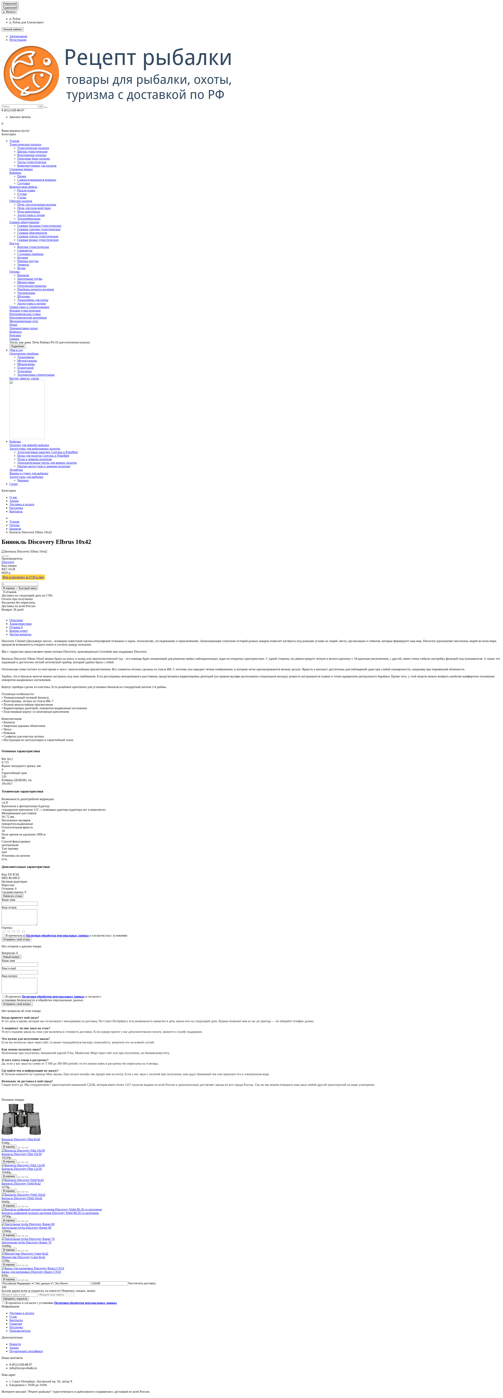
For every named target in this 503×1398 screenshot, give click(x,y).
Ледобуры (16, 469)
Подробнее (17, 346)
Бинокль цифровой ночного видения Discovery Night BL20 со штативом (50, 1213)
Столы (21, 197)
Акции (14, 500)
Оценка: (7, 927)
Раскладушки (26, 190)
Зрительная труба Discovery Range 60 (26, 1227)
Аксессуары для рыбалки (26, 477)
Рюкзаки (15, 335)
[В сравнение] (7, 556)
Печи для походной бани (34, 208)
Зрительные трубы (29, 278)
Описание (16, 620)
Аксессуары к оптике (31, 303)
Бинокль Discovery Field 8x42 (21, 1183)
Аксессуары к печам (31, 215)
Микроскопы (26, 364)
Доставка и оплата (21, 504)
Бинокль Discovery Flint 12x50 (22, 1168)
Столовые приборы (30, 254)
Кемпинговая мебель (23, 186)
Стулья (22, 194)
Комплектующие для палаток (37, 165)
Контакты (16, 511)
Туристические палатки (25, 144)
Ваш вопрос (10, 976)
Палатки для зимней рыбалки (29, 445)
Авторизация (18, 36)
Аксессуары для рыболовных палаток (34, 448)
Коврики (15, 172)
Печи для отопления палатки (36, 204)
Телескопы (24, 371)
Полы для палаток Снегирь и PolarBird (43, 455)
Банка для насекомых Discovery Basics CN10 (31, 1272)
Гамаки (14, 338)
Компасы (15, 331)
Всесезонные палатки (31, 155)
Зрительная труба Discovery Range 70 (26, 1242)
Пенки (21, 176)
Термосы (23, 264)
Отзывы (16, 627)
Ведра (21, 268)
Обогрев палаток (20, 201)
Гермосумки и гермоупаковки (29, 307)
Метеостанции (27, 360)
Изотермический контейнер (28, 317)
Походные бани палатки (33, 158)
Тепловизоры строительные (36, 374)
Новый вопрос (11, 956)
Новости (15, 1344)
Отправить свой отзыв (16, 939)
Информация (10, 1306)
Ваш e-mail (9, 968)
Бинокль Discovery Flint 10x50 (22, 1154)
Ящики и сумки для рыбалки (28, 473)
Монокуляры (26, 282)
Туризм (14, 141)
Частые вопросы (20, 634)
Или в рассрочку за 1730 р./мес (23, 577)
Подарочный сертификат (26, 1351)
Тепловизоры (26, 293)
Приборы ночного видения (35, 289)
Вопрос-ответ (18, 630)
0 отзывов (10, 592)
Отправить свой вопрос (17, 1004)
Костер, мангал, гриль (24, 378)
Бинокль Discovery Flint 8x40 (21, 1139)
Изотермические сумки (25, 314)
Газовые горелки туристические (39, 229)
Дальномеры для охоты (32, 300)
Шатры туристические (32, 151)
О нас (13, 497)
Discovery (8, 562)
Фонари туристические (25, 310)
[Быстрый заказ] (18, 1147)
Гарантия (15, 1323)
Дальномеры (25, 357)
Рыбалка (15, 441)
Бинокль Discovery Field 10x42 (22, 1198)
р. (9, 11)
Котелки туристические (33, 247)
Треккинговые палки (23, 328)
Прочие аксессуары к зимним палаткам (43, 466)
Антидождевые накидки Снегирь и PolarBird (47, 452)
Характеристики (20, 623)
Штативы (23, 296)
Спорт (13, 484)
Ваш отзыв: (9, 907)
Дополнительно (12, 1337)
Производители (19, 1330)
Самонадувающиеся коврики (36, 179)
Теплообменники (28, 218)
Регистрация (17, 39)
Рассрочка (16, 508)
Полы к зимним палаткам (34, 459)
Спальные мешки (21, 169)
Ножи (13, 324)
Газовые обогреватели (32, 232)
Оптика (14, 271)
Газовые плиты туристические (37, 236)
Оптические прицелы (31, 285)
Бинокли (23, 275)
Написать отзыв (12, 896)
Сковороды (24, 250)
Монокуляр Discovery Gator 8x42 (23, 1257)
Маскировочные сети (23, 321)
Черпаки (23, 480)
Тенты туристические (31, 162)
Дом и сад (16, 350)
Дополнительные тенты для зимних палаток (47, 462)
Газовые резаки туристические (38, 240)
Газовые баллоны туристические (39, 225)
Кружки (22, 257)
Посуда (14, 243)
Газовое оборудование (24, 222)
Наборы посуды (28, 261)
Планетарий (25, 367)
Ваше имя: (9, 899)
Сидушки (23, 183)
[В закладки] (3, 556)
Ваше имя (8, 960)
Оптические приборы (24, 353)
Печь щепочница (28, 211)
